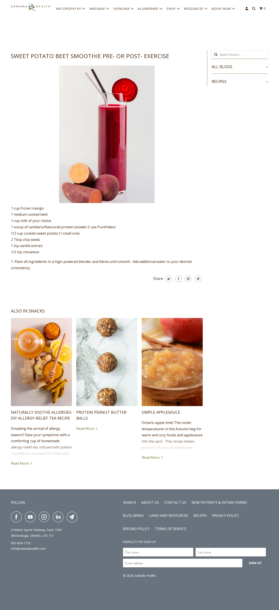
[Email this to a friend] (197, 279)
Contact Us (175, 502)
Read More (20, 463)
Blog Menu (133, 515)
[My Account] (247, 8)
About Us (150, 502)
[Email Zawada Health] (73, 516)
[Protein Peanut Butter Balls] (106, 362)
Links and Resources (168, 515)
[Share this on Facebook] (178, 279)
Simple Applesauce (161, 412)
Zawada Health (145, 575)
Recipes (200, 515)
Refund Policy (136, 528)
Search (129, 502)
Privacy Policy (225, 515)
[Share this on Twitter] (168, 279)
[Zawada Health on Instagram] (45, 516)
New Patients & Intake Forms (219, 502)
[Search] (254, 8)
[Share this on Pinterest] (188, 279)
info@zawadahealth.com (28, 548)
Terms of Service (170, 528)
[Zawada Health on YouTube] (31, 516)
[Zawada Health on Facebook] (17, 516)
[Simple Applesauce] (172, 362)
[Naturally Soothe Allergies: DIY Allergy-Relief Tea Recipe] (41, 362)
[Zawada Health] (30, 7)
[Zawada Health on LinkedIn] (59, 516)
